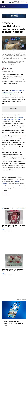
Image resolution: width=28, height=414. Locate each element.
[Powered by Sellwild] (24, 299)
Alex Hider (10, 69)
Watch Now (23, 2)
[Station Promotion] (14, 16)
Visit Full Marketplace (21, 208)
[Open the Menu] (2, 2)
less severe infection (18, 186)
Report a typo (5, 194)
